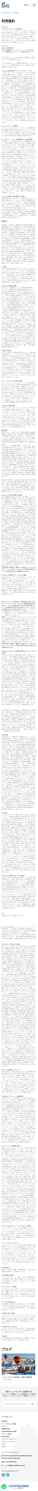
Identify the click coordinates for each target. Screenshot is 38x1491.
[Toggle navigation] (34, 5)
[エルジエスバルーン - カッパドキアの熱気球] (13, 5)
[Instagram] (3, 1475)
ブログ (4, 1447)
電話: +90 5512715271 (9, 1462)
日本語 (26, 5)
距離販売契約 (6, 1429)
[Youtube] (7, 1475)
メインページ (6, 13)
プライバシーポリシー (9, 1439)
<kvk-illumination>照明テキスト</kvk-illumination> (9, 1434)
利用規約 (16, 13)
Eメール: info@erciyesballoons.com (13, 1465)
